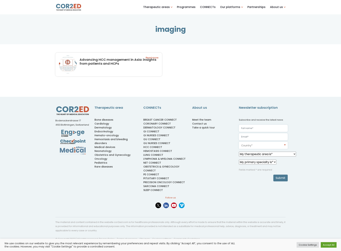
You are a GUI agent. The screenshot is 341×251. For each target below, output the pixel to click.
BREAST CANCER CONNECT (160, 120)
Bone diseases (103, 120)
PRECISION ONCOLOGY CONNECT (164, 182)
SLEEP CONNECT (153, 190)
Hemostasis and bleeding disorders (111, 141)
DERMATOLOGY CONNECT (159, 127)
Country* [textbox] (247, 145)
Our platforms (230, 7)
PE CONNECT (151, 174)
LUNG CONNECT (153, 155)
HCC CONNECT (152, 147)
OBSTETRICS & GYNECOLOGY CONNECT (161, 168)
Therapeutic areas (156, 7)
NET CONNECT (152, 162)
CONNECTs (208, 7)
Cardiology (101, 123)
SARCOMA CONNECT (156, 186)
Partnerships (256, 7)
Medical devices (104, 147)
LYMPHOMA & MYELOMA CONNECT (164, 159)
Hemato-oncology (106, 135)
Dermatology (103, 127)
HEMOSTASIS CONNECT (157, 151)
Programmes (186, 7)
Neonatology (103, 151)
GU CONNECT (151, 139)
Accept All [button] (328, 245)
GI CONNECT (151, 131)
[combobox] (263, 145)
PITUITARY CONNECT (156, 178)
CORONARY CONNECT (157, 123)
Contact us (199, 123)
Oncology (100, 159)
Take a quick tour (203, 127)
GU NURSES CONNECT (156, 143)
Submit (280, 178)
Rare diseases (103, 166)
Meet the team (201, 120)
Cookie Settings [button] (308, 245)
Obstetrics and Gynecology (112, 155)
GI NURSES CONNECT (156, 135)
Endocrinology (103, 131)
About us (276, 7)
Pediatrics (100, 162)
